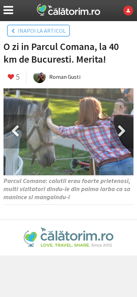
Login (130, 10)
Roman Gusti (64, 76)
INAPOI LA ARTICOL (40, 30)
